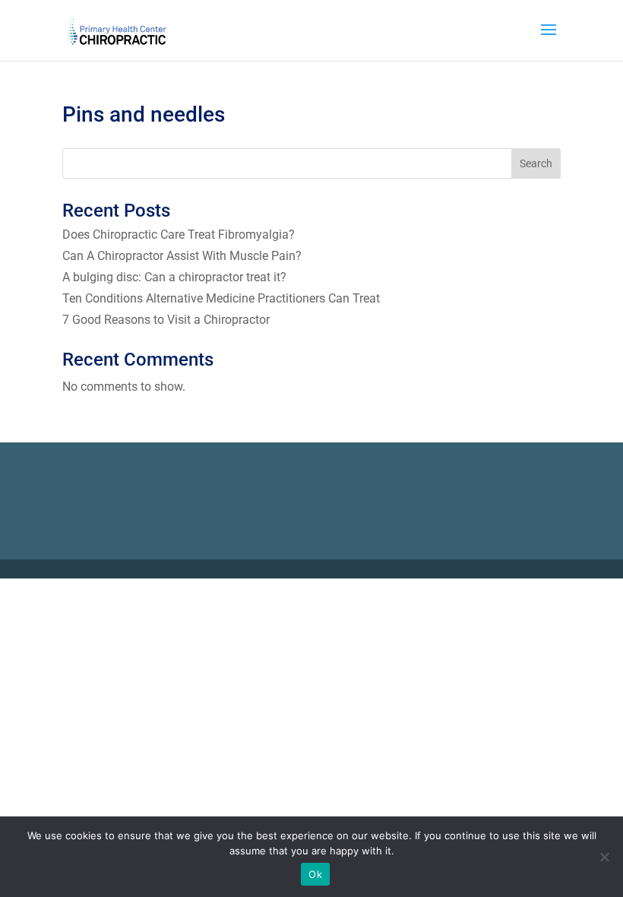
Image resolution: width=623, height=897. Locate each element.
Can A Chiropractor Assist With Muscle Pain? (182, 256)
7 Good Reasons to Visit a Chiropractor (166, 319)
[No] (604, 856)
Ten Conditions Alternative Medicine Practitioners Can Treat (221, 298)
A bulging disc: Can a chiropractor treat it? (174, 277)
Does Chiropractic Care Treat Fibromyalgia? (178, 234)
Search (536, 163)
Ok (315, 874)
